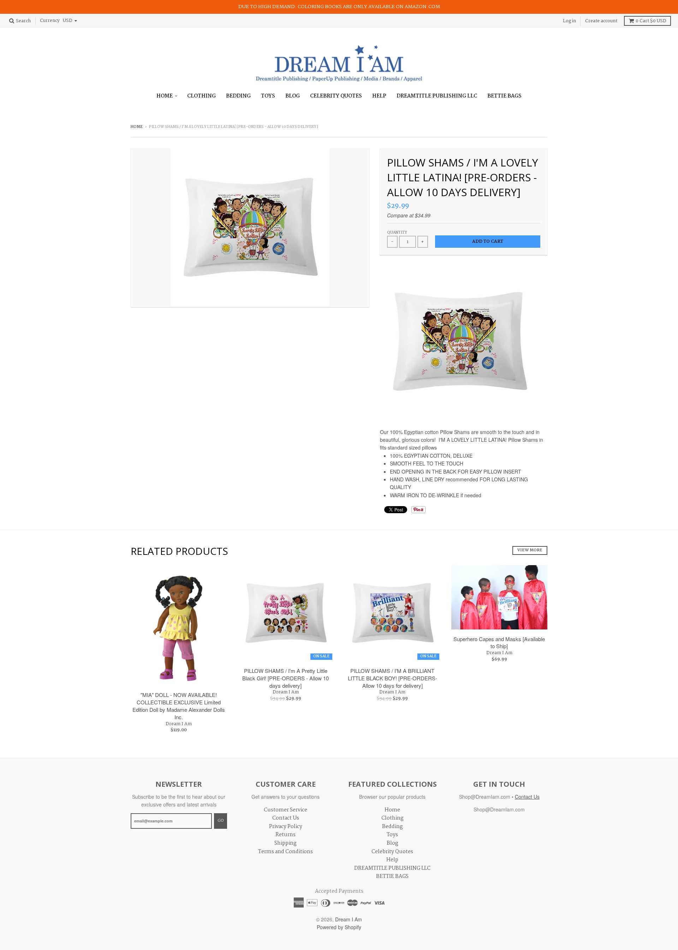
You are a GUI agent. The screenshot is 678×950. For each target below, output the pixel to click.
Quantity (397, 233)
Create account (601, 20)
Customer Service (285, 810)
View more (529, 550)
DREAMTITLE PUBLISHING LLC (437, 96)
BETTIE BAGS (504, 96)
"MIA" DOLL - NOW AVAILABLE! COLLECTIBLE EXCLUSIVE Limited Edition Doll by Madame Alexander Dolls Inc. (178, 705)
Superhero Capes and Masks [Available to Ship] (499, 642)
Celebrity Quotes (336, 96)
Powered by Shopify (339, 927)
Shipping (285, 843)
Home (164, 96)
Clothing (201, 96)
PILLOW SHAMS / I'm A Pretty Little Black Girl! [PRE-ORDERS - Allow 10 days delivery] (285, 678)
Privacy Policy (285, 826)
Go (221, 820)
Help (379, 96)
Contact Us (285, 818)
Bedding (238, 96)
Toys (268, 96)
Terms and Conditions (285, 852)
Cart (651, 21)
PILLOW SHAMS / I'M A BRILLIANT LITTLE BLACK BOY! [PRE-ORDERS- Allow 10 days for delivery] (392, 678)
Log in (569, 20)
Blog (292, 96)
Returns (285, 835)
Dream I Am (179, 724)
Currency (50, 20)
